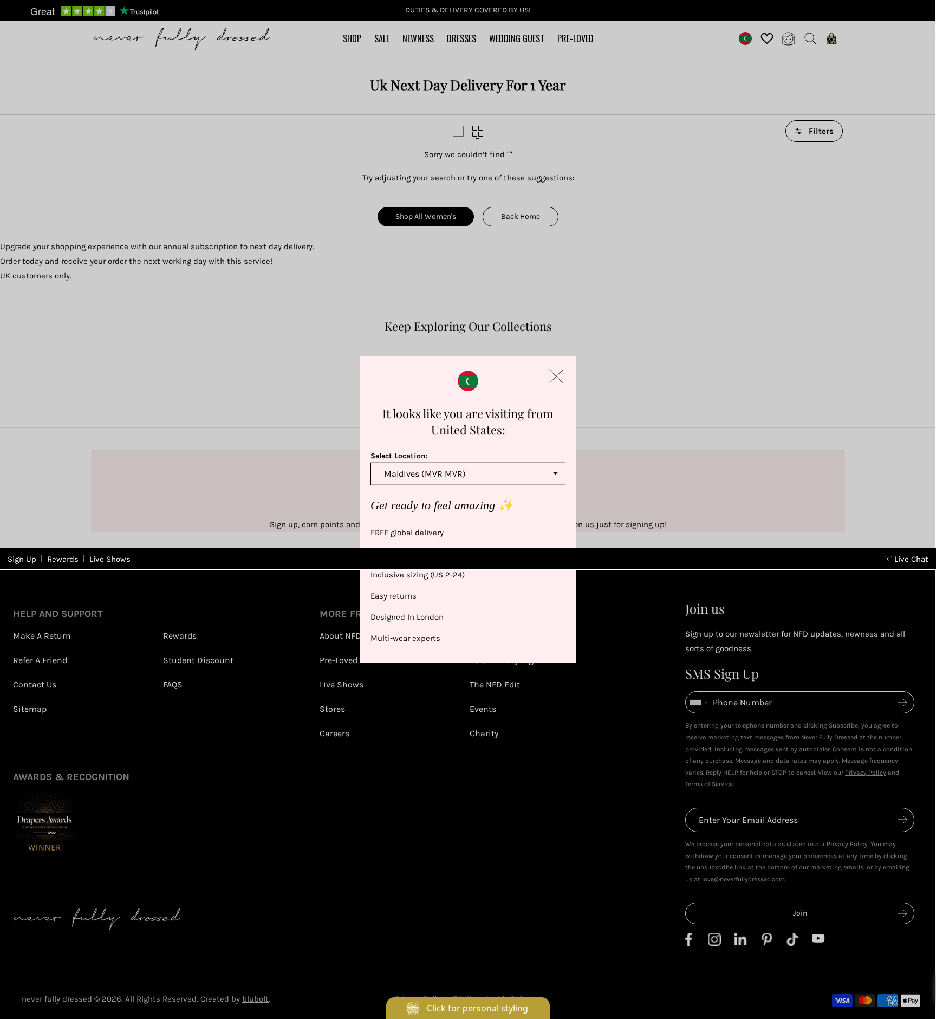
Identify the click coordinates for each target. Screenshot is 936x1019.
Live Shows (110, 559)
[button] (556, 376)
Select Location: (399, 455)
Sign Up (22, 559)
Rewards (63, 559)
